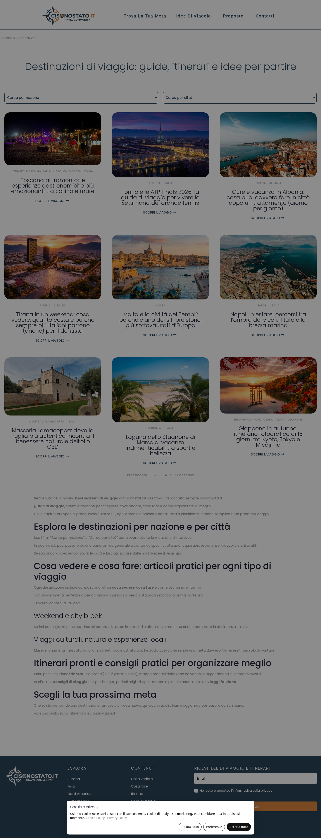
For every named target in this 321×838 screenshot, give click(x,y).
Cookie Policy (95, 818)
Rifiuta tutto (190, 827)
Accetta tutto (239, 827)
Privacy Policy (117, 818)
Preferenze (214, 827)
